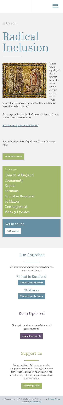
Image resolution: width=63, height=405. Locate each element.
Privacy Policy (54, 399)
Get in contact (13, 231)
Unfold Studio (36, 402)
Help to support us (32, 386)
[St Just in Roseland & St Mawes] (16, 6)
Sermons (12, 190)
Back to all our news (13, 156)
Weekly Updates (17, 211)
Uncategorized (16, 206)
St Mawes (12, 201)
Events (10, 185)
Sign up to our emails (31, 336)
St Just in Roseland (19, 196)
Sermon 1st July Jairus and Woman (20, 125)
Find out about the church (31, 283)
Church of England (19, 174)
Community (14, 180)
